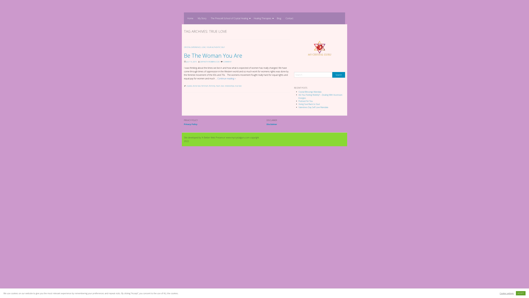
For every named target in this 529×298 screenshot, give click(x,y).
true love (238, 86)
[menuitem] (190, 18)
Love (204, 47)
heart (218, 86)
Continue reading (226, 78)
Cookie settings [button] (507, 293)
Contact (289, 18)
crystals (189, 86)
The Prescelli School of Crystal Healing (229, 18)
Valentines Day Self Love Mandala (313, 107)
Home (190, 18)
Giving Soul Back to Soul (309, 104)
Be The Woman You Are (213, 55)
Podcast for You (306, 101)
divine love (197, 86)
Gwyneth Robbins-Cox (209, 62)
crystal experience (192, 47)
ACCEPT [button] (521, 293)
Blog (279, 18)
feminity (212, 86)
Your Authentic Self (216, 47)
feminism (205, 86)
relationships (229, 86)
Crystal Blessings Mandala (310, 92)
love (222, 86)
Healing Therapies (262, 18)
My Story (202, 18)
